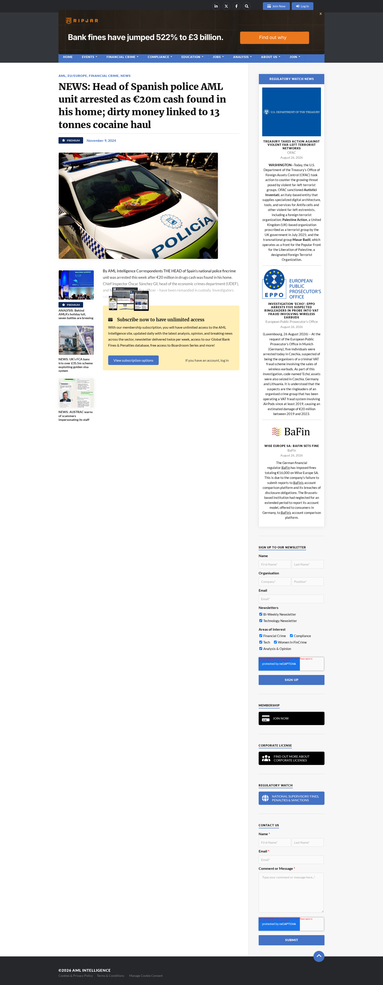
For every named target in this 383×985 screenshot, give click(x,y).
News (126, 76)
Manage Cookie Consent (146, 975)
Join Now (278, 6)
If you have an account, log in (207, 360)
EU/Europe (77, 76)
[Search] (247, 6)
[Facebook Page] (236, 6)
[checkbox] (291, 618)
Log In (305, 6)
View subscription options (133, 360)
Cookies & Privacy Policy (76, 975)
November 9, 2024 (101, 140)
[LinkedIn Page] (216, 6)
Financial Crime (104, 76)
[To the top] (318, 956)
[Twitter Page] (226, 6)
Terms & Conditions (110, 975)
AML (62, 76)
